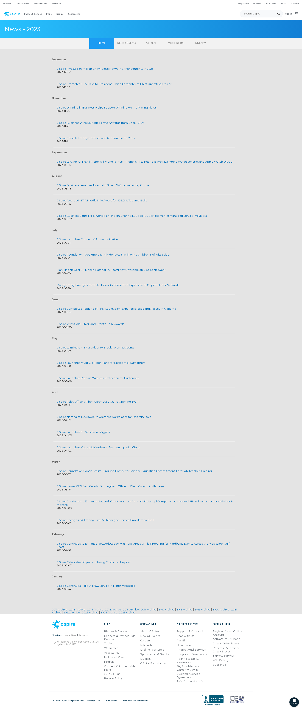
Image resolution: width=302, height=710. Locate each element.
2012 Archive (77, 609)
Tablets (109, 643)
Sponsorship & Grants (154, 654)
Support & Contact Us (191, 631)
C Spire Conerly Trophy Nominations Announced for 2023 (96, 138)
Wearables (111, 648)
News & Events (126, 42)
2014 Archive (113, 609)
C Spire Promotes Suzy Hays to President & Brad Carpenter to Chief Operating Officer (114, 84)
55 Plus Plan (112, 673)
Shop (107, 623)
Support (257, 3)
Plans (49, 13)
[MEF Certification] (237, 699)
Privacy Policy (93, 700)
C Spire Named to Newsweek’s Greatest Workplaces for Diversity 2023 (104, 416)
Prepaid (60, 13)
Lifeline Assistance (152, 649)
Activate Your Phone (226, 639)
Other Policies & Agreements (135, 700)
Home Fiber (70, 635)
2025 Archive (127, 612)
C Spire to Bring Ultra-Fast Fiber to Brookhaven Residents (95, 347)
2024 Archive (109, 612)
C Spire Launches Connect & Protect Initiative (87, 239)
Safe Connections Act (191, 681)
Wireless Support (187, 623)
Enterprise (56, 3)
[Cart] (296, 13)
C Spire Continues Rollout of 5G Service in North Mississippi (96, 585)
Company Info (148, 623)
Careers (151, 42)
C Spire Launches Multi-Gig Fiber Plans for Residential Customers (101, 362)
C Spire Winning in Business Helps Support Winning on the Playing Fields (107, 107)
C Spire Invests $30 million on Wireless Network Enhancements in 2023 (105, 68)
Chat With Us (185, 636)
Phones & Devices (33, 13)
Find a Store (270, 3)
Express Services (224, 655)
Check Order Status (226, 643)
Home (102, 42)
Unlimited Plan (114, 657)
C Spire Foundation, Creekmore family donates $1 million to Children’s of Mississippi (113, 254)
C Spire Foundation (153, 663)
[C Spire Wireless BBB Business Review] (213, 705)
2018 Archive (184, 609)
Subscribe (219, 664)
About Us (294, 3)
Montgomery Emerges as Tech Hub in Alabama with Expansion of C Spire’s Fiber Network (118, 285)
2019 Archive (203, 609)
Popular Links (221, 623)
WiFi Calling (220, 660)
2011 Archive (60, 609)
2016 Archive (149, 609)
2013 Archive (95, 609)
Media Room (176, 42)
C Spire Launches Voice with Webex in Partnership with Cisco (98, 447)
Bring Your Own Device (192, 654)
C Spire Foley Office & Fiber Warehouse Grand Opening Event (98, 401)
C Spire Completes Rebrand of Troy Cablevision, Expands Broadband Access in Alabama (116, 308)
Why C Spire (243, 3)
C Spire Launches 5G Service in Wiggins (83, 432)
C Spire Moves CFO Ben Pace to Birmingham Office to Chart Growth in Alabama (111, 486)
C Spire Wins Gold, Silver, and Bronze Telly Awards (90, 324)
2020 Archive (221, 609)
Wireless (7, 3)
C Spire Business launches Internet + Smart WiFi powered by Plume (103, 185)
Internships (147, 645)
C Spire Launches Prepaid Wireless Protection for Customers (98, 378)
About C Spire (149, 631)
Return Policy (113, 678)
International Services (191, 649)
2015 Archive (131, 609)
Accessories (74, 13)
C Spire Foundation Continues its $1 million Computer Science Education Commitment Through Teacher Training (134, 471)
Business (83, 635)
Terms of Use (111, 700)
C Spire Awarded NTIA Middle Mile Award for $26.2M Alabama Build (102, 200)
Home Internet (22, 3)
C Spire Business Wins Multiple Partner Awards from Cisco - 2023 (100, 122)
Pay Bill (283, 3)
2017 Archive (167, 609)
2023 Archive (90, 612)
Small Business (40, 3)
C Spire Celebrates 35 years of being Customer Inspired (94, 562)
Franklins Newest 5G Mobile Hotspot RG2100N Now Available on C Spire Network (111, 269)
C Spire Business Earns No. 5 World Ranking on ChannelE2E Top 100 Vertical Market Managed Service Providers (132, 215)
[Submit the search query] (278, 13)
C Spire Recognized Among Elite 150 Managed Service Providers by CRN (105, 520)
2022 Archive (72, 612)
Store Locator (186, 645)
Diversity (200, 42)
